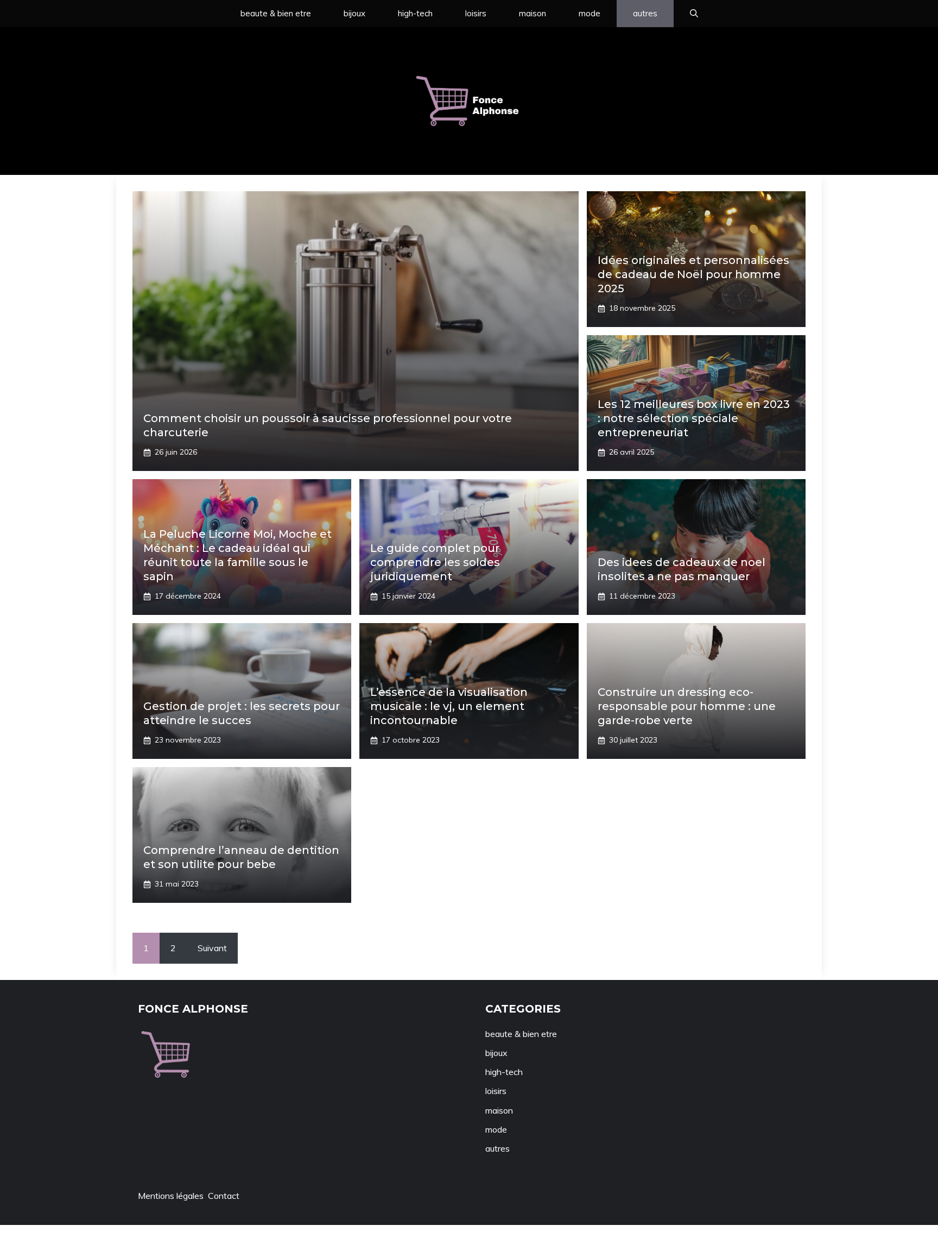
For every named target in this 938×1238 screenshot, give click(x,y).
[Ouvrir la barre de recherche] (694, 13)
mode (589, 13)
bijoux (354, 13)
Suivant (212, 947)
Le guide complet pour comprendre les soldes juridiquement (435, 562)
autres (645, 13)
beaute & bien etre (275, 13)
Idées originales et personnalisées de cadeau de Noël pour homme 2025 (693, 274)
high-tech (415, 13)
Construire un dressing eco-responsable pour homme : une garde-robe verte (687, 706)
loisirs (475, 13)
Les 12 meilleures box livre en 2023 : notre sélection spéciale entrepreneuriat (694, 418)
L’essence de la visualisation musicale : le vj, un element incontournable (449, 706)
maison (532, 13)
